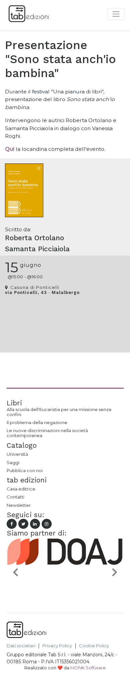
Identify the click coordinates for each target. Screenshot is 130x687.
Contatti (15, 496)
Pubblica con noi (25, 470)
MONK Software (88, 667)
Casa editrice (21, 488)
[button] (15, 572)
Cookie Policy (94, 645)
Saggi (13, 462)
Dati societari (21, 645)
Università (17, 454)
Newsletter (19, 505)
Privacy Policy (57, 645)
